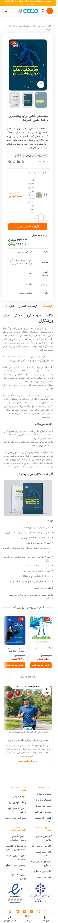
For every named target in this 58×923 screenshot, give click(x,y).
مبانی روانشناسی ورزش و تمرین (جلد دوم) (15, 649)
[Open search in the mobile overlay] (43, 10)
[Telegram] (31, 911)
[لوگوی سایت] (27, 11)
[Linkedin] (17, 911)
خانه (49, 26)
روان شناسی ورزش (43, 648)
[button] (43, 65)
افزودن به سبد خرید (28, 227)
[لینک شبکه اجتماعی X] (23, 161)
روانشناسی (19, 155)
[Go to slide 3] (24, 87)
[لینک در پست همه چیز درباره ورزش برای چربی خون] (27, 709)
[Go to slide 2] (28, 87)
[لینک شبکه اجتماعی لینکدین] (18, 161)
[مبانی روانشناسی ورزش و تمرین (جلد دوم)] (14, 630)
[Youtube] (24, 911)
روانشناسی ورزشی (33, 155)
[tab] (47, 306)
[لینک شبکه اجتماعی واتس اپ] (14, 161)
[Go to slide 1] (31, 87)
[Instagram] (45, 911)
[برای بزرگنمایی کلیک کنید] (40, 84)
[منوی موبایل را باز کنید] (50, 11)
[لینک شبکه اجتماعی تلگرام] (9, 161)
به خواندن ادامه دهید (28, 761)
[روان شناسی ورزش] (41, 630)
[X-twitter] (10, 911)
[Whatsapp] (38, 911)
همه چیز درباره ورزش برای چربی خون (28, 740)
